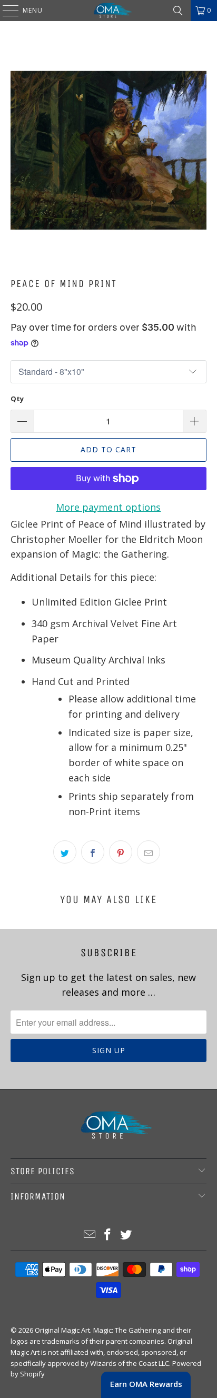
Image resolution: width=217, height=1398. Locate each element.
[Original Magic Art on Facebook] (108, 1235)
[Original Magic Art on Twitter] (126, 1235)
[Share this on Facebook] (92, 852)
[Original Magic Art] (108, 10)
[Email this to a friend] (148, 852)
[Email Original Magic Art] (89, 1235)
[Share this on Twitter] (64, 852)
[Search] (178, 10)
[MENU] (5, 10)
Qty (17, 398)
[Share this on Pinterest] (120, 852)
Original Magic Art (62, 1330)
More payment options (108, 507)
